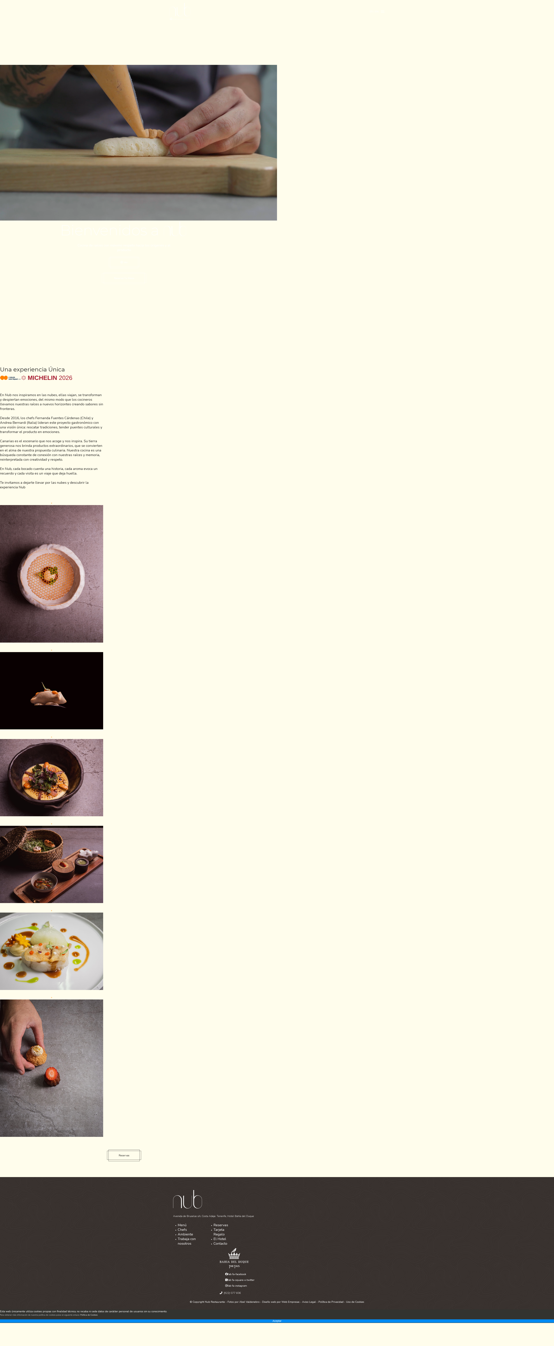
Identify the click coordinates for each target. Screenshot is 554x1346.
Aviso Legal (309, 1302)
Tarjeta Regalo (219, 1232)
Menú (182, 1225)
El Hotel (220, 1239)
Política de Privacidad (331, 1302)
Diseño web (269, 1302)
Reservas (124, 1155)
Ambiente (185, 1234)
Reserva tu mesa (124, 278)
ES (371, 11)
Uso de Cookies (355, 1302)
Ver (125, 262)
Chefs (182, 1229)
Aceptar (277, 1320)
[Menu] (382, 11)
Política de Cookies (89, 1315)
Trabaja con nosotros (187, 1241)
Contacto (220, 1243)
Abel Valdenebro (249, 1302)
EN (377, 11)
